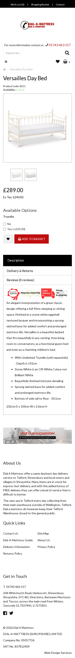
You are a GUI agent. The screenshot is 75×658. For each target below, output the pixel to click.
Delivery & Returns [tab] (20, 271)
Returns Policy (12, 553)
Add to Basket (33, 239)
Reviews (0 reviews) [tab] (20, 280)
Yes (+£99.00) (16, 229)
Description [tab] (16, 260)
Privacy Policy (46, 547)
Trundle (8, 216)
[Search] (67, 53)
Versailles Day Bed (21, 69)
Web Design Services (58, 652)
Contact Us (10, 533)
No (9, 224)
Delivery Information (16, 547)
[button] (66, 62)
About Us (44, 540)
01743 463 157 (60, 45)
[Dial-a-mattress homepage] (37, 25)
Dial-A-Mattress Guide (18, 540)
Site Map (43, 533)
